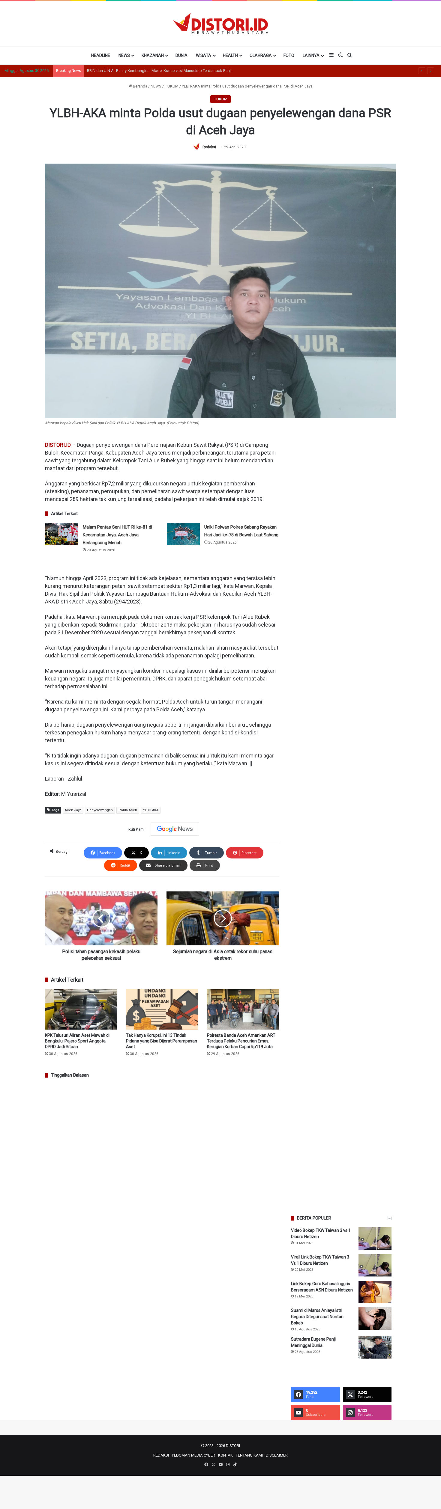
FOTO (289, 55)
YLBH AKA (150, 810)
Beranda (139, 86)
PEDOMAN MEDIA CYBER (193, 1455)
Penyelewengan (100, 810)
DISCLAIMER (277, 1455)
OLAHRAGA (261, 55)
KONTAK (225, 1455)
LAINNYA (311, 55)
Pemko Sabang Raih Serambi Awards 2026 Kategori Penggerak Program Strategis (157, 70)
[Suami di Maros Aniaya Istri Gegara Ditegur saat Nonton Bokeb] (375, 1318)
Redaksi (209, 147)
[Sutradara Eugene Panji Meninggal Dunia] (375, 1347)
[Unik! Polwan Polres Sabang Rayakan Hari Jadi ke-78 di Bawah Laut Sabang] (183, 534)
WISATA (203, 55)
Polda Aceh (127, 810)
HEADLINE (100, 55)
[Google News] (175, 829)
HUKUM (171, 86)
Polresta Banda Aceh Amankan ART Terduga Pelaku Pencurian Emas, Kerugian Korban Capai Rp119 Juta (241, 1041)
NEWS (124, 55)
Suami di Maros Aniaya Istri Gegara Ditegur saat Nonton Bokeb (317, 1316)
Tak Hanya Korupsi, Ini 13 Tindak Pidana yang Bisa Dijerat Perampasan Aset (161, 1041)
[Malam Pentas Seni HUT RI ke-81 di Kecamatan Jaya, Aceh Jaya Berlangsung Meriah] (61, 534)
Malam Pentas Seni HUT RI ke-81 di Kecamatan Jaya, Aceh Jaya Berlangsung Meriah (117, 534)
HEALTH (230, 55)
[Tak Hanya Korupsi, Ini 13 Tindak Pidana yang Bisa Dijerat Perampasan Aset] (162, 1009)
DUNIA (182, 55)
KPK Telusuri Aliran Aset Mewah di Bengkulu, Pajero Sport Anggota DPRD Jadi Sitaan (77, 1041)
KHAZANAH (153, 55)
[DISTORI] (220, 23)
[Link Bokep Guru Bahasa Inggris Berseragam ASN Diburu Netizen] (375, 1292)
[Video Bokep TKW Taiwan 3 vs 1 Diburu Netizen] (375, 1238)
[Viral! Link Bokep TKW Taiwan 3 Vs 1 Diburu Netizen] (375, 1265)
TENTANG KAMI (249, 1455)
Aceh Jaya (73, 810)
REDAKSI (161, 1455)
